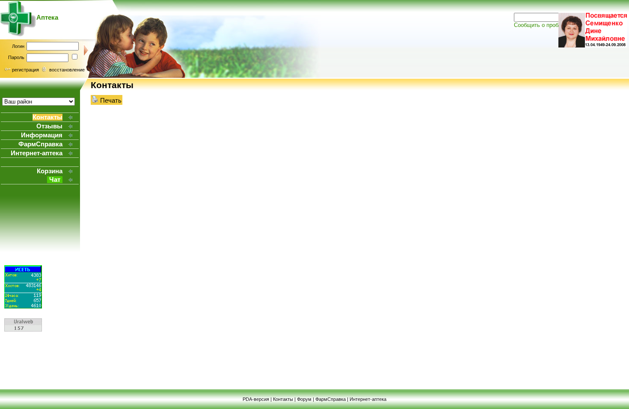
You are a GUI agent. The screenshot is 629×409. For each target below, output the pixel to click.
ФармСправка (330, 399)
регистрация (25, 69)
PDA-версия (256, 399)
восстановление (67, 69)
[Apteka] (18, 34)
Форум (304, 399)
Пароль (16, 57)
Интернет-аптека (368, 399)
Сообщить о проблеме (542, 25)
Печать (110, 100)
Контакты (283, 399)
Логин (18, 46)
